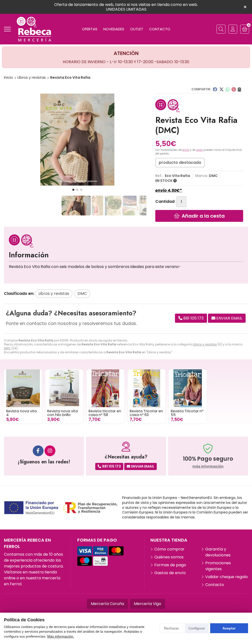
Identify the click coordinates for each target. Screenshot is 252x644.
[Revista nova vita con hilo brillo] (64, 388)
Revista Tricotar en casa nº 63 (146, 413)
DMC (7, 348)
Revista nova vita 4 (21, 413)
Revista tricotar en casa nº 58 (105, 413)
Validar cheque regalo (226, 577)
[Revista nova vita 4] (23, 388)
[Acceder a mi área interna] (232, 29)
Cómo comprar (169, 549)
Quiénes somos (169, 557)
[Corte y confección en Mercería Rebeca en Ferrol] (34, 29)
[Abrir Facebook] (38, 451)
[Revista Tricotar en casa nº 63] (146, 388)
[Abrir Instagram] (50, 451)
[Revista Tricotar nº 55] (187, 388)
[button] (73, 190)
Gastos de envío (170, 573)
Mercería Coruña (107, 603)
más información (207, 466)
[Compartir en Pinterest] (234, 89)
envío (185, 150)
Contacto (214, 584)
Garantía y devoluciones (218, 552)
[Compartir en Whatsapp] (228, 89)
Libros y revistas (205, 344)
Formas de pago (170, 565)
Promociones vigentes (218, 566)
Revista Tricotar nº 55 (187, 413)
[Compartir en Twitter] (221, 89)
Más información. (60, 636)
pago (199, 150)
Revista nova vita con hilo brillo (62, 413)
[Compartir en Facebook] (215, 89)
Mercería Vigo (147, 603)
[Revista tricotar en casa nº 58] (105, 388)
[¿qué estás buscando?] (221, 29)
